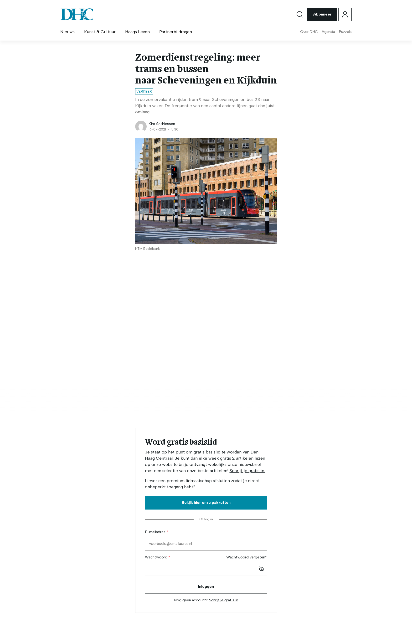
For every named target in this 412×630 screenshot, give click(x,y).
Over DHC (309, 31)
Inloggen (206, 586)
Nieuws (67, 31)
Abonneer (322, 14)
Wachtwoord (156, 557)
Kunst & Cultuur (100, 31)
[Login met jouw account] (345, 14)
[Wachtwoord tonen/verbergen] (261, 569)
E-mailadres (155, 532)
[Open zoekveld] (299, 14)
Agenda (328, 31)
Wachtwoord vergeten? (246, 557)
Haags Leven (137, 31)
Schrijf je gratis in (223, 600)
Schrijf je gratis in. (247, 470)
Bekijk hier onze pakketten (206, 502)
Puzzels (345, 31)
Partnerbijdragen (175, 31)
